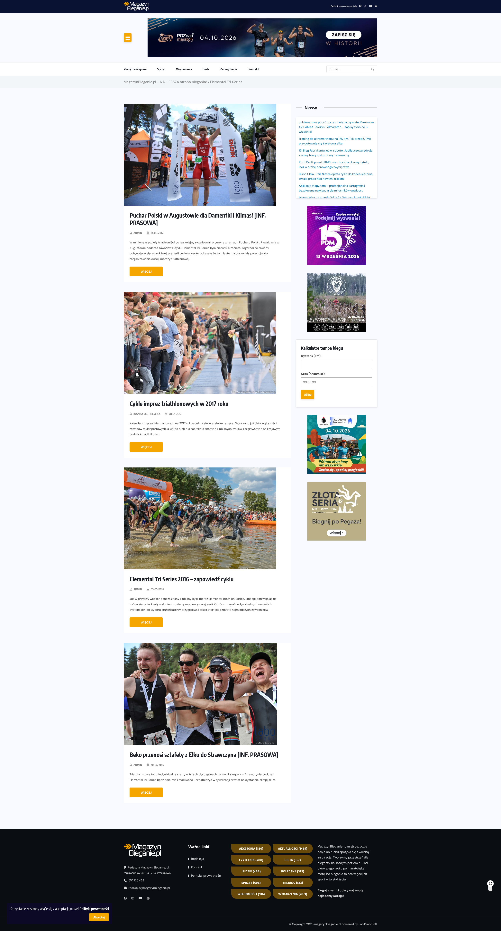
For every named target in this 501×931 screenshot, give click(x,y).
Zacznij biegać (229, 69)
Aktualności (292, 848)
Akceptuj (99, 917)
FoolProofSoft (368, 924)
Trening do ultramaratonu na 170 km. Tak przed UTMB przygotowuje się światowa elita (335, 141)
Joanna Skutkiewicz (146, 414)
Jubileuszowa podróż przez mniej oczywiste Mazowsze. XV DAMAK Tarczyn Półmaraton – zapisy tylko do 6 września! (336, 127)
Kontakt (254, 69)
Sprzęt (161, 69)
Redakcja (197, 859)
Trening (293, 882)
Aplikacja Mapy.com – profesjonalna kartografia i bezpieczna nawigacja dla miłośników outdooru (332, 188)
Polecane (292, 871)
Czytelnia (251, 860)
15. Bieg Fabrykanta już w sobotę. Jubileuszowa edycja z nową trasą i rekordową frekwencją (335, 153)
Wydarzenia (184, 69)
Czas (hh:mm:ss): (313, 374)
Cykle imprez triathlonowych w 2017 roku (179, 403)
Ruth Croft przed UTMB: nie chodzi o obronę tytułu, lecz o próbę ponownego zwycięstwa (208, 5)
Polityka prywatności (206, 876)
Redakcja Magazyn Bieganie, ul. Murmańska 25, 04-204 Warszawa (147, 870)
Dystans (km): (311, 356)
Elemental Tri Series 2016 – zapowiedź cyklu (182, 579)
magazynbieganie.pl (327, 924)
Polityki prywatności (94, 908)
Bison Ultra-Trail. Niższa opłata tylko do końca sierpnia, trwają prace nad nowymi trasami (336, 176)
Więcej (146, 272)
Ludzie (251, 871)
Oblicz (307, 394)
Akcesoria (251, 848)
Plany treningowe (135, 69)
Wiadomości (251, 894)
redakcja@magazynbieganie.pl (149, 888)
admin (137, 233)
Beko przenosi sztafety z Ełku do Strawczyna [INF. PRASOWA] (204, 754)
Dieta (206, 69)
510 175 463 (136, 880)
